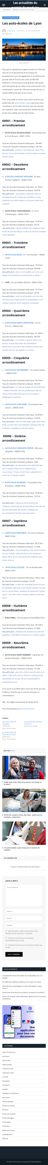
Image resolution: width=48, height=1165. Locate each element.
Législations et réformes (10, 1093)
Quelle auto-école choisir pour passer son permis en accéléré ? (23, 992)
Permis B (5, 1110)
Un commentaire (34, 31)
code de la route (7, 1069)
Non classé (6, 1097)
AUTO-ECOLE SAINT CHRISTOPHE (19, 323)
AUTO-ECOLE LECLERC (15, 567)
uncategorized (7, 1134)
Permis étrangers (8, 1118)
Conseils (5, 1077)
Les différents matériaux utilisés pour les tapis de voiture (21, 982)
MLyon (19, 231)
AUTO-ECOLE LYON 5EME (16, 404)
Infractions (6, 1085)
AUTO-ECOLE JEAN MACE (15, 533)
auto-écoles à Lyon (23, 103)
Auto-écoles (6, 1060)
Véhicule (5, 1139)
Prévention (6, 1126)
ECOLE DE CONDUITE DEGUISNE (19, 176)
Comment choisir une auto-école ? (28, 867)
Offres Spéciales (8, 1101)
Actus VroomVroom (11, 18)
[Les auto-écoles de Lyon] (24, 50)
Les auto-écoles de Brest (33, 722)
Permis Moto (6, 1122)
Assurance (6, 1056)
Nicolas (12, 31)
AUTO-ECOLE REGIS (13, 254)
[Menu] (3, 5)
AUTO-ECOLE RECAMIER (15, 482)
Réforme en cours (8, 1130)
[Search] (44, 5)
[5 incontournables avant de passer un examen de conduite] (24, 833)
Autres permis (7, 1065)
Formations (6, 1081)
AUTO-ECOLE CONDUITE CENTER (19, 448)
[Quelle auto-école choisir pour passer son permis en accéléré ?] (24, 767)
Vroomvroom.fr (28, 709)
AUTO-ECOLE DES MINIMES (17, 370)
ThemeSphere (36, 1162)
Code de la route (8, 1073)
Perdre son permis (8, 1106)
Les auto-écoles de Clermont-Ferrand (9, 733)
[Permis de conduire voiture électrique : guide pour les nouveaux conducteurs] (24, 800)
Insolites (5, 1089)
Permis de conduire (9, 1114)
